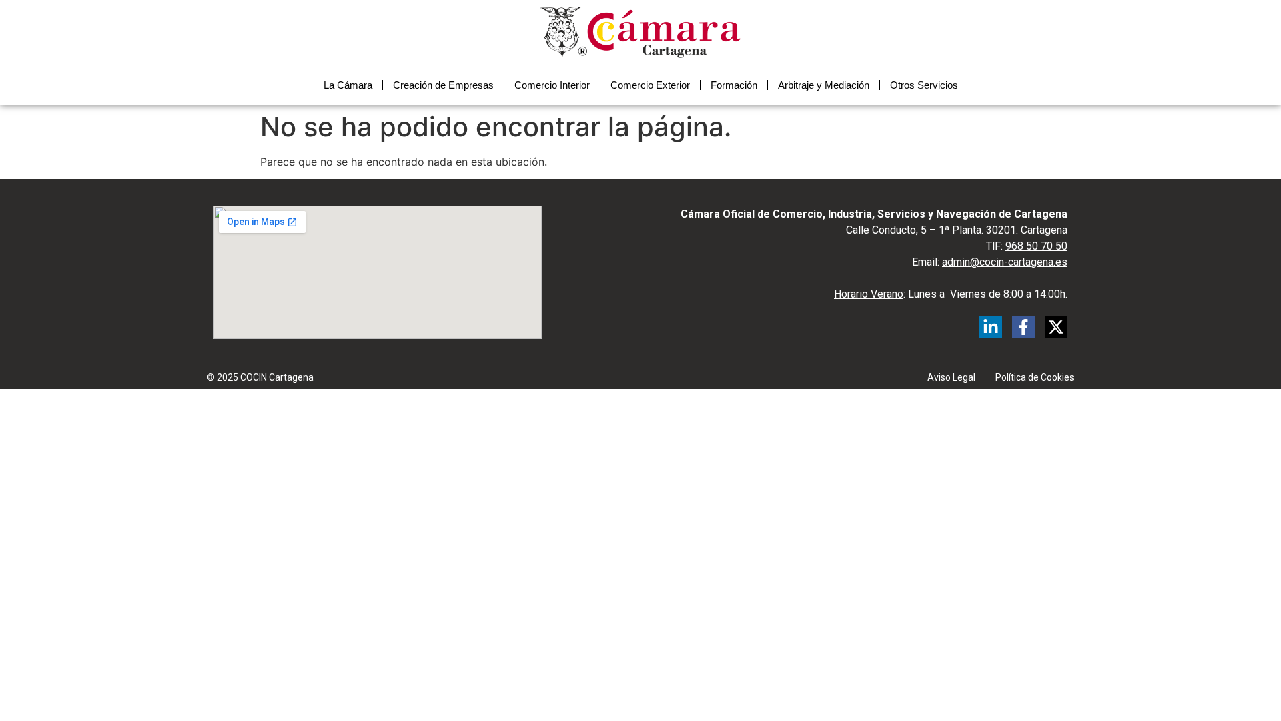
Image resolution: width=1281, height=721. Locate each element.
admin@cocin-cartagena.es (1005, 262)
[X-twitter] (1056, 327)
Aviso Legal (951, 377)
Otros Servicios (924, 85)
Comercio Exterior (650, 85)
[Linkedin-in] (990, 327)
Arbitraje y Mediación (823, 85)
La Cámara (348, 85)
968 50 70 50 (1036, 246)
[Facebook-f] (1023, 327)
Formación (734, 85)
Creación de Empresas (443, 85)
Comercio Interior (552, 85)
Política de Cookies (1034, 377)
